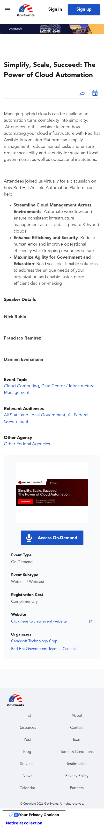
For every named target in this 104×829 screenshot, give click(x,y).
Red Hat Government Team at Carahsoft (45, 649)
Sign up (83, 9)
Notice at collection (24, 823)
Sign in (55, 9)
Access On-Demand (57, 538)
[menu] (7, 9)
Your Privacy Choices (39, 814)
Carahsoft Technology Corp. (35, 641)
